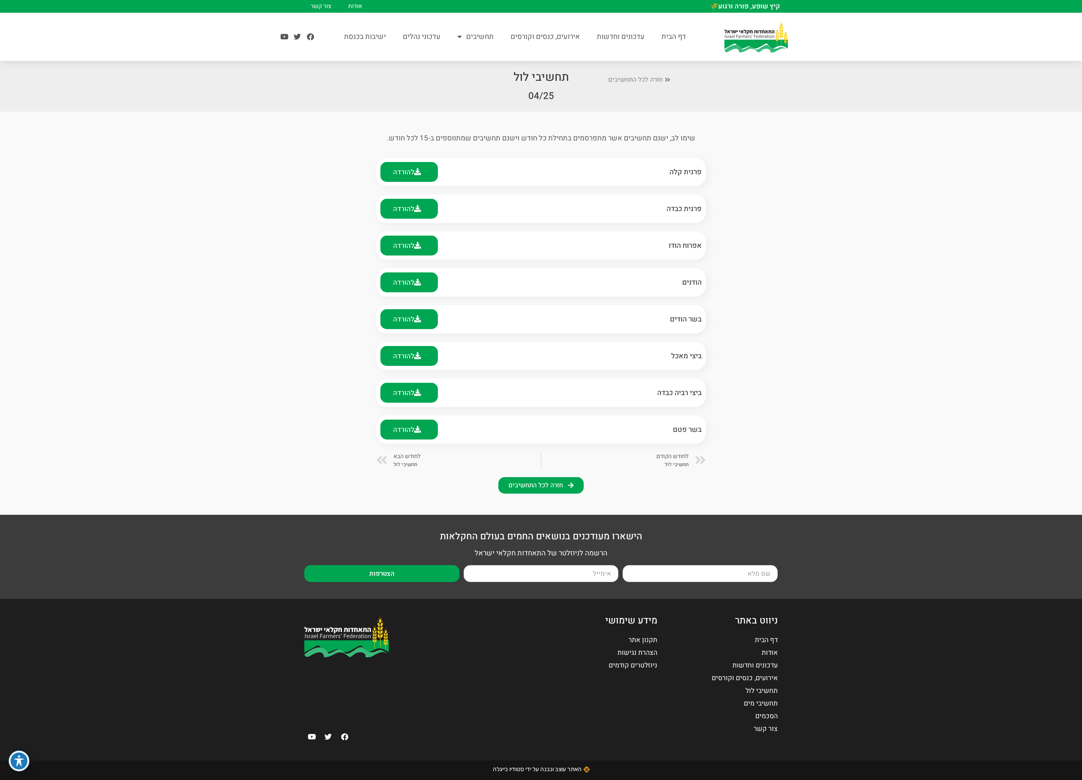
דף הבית (673, 36)
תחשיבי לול (762, 691)
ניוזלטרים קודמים (633, 665)
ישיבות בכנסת (365, 36)
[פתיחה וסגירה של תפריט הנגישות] (19, 761)
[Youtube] (284, 37)
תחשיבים (480, 36)
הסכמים (766, 716)
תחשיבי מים (761, 703)
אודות (355, 6)
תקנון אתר (642, 640)
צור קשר (321, 6)
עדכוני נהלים (421, 36)
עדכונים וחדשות (621, 36)
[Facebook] (310, 37)
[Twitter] (297, 37)
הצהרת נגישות (637, 653)
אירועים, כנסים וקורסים (545, 36)
